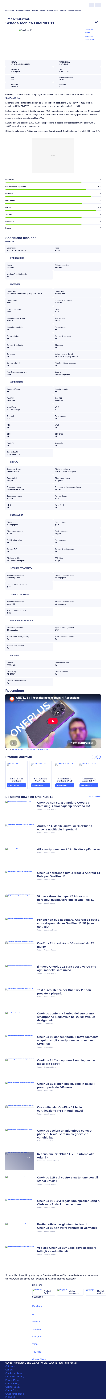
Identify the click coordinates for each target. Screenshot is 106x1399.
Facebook (37, 1306)
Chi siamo (10, 1366)
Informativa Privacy (14, 1376)
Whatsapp (37, 1321)
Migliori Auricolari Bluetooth (101, 1292)
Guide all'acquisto (23, 11)
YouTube (36, 1352)
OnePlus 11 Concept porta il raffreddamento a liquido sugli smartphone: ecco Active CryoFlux (68, 1040)
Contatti (9, 1370)
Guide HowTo (52, 11)
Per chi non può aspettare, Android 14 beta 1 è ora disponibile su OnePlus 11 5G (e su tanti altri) (68, 923)
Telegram (36, 1329)
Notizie (42, 11)
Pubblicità (10, 1397)
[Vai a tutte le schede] (17, 19)
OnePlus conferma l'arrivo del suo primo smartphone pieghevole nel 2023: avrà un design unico (66, 1017)
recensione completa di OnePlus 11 (30, 749)
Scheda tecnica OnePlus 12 (16, 780)
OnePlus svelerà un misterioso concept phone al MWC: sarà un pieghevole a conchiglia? (64, 1134)
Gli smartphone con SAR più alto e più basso (68, 849)
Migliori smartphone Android (74, 1292)
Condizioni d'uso (13, 1373)
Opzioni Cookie (13, 1387)
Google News (39, 1359)
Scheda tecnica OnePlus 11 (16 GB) (65, 780)
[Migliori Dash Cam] (53, 1292)
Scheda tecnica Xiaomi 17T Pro (89, 780)
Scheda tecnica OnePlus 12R (40, 780)
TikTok (35, 1344)
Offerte (35, 11)
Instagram (37, 1336)
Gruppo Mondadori (14, 1394)
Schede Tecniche (74, 11)
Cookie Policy (12, 1383)
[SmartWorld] (15, 5)
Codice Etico (11, 1390)
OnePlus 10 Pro (12, 98)
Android (63, 11)
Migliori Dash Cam (47, 1292)
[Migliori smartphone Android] (81, 1292)
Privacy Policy (12, 1380)
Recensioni (9, 11)
